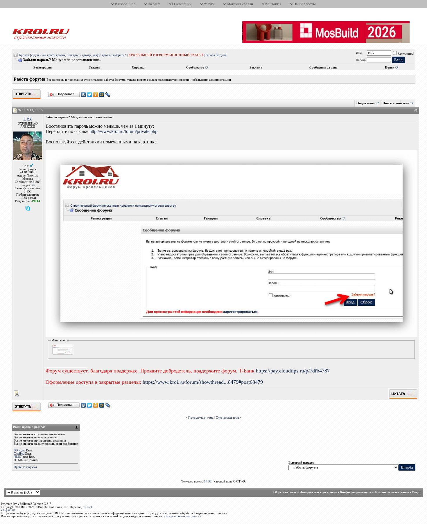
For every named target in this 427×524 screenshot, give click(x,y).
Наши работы (304, 4)
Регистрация (42, 67)
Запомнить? (406, 53)
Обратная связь (285, 492)
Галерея (94, 67)
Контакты (273, 4)
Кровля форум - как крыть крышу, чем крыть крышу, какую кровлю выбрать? (72, 55)
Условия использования (391, 492)
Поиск (389, 67)
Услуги (209, 4)
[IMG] (18, 456)
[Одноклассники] (96, 94)
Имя (359, 53)
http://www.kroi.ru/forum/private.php (123, 131)
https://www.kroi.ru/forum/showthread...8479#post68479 (203, 382)
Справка (138, 67)
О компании (181, 4)
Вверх (416, 492)
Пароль (361, 60)
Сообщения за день (323, 67)
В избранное (125, 4)
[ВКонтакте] (83, 94)
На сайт (154, 4)
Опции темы (365, 103)
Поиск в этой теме (396, 103)
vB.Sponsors (8, 510)
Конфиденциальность (356, 492)
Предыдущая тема (201, 417)
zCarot (87, 507)
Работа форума (216, 55)
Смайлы (19, 453)
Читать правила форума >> (182, 516)
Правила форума (25, 467)
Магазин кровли (240, 4)
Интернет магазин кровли (318, 492)
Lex (27, 119)
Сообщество (195, 67)
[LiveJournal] (108, 94)
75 (33, 185)
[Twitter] (90, 94)
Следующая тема (227, 417)
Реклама (256, 67)
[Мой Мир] (102, 94)
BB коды (19, 450)
